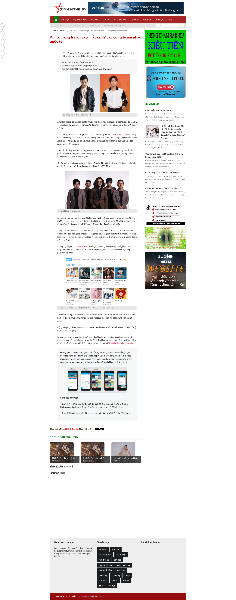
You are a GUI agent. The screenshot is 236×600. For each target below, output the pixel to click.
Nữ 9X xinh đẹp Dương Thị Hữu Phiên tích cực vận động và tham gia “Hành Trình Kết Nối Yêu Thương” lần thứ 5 (173, 132)
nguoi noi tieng (105, 565)
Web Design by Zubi (92, 596)
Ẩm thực (159, 19)
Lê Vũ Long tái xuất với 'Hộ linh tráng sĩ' (162, 173)
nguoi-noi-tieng (123, 565)
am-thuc (115, 549)
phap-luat (121, 570)
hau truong (120, 555)
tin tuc (101, 586)
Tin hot (126, 581)
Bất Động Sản (120, 19)
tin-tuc (112, 586)
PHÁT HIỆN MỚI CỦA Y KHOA (158, 110)
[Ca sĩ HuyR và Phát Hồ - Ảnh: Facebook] (100, 111)
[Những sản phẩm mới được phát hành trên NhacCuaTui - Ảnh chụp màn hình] (97, 306)
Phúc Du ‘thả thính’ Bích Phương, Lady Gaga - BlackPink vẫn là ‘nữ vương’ (87, 69)
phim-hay (116, 575)
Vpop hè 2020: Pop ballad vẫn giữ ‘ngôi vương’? (78, 62)
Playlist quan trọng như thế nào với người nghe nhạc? (79, 66)
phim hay (103, 575)
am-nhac (103, 549)
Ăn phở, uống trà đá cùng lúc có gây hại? (163, 188)
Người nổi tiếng (80, 19)
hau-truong (104, 560)
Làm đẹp (135, 19)
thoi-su (115, 581)
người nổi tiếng (105, 570)
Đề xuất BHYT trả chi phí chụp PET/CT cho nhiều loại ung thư (97, 25)
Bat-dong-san (105, 555)
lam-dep (117, 560)
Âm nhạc (65, 19)
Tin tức (107, 19)
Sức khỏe (147, 19)
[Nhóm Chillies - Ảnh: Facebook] (97, 209)
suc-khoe (103, 581)
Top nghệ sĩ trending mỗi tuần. (121, 343)
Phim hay (95, 19)
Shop (170, 19)
